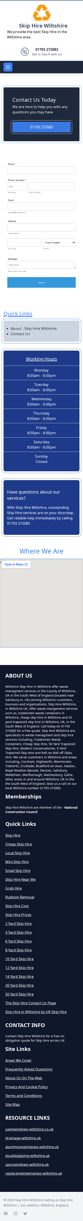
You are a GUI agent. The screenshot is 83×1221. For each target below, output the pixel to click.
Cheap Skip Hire (18, 844)
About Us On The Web (23, 1078)
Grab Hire (13, 888)
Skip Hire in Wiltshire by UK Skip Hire (36, 1011)
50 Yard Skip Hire (19, 994)
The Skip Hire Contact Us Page (30, 1003)
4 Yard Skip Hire (18, 932)
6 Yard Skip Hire (18, 941)
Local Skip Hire (17, 853)
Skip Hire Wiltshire (43, 25)
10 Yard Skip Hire (19, 958)
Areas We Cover (18, 1060)
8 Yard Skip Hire (18, 950)
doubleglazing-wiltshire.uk (27, 1155)
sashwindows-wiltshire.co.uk (29, 1129)
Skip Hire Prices (18, 914)
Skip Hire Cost (17, 906)
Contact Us (20, 333)
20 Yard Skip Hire (19, 985)
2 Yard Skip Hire (18, 923)
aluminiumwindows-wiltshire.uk (32, 1146)
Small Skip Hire (17, 870)
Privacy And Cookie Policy (26, 1086)
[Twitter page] (25, 1213)
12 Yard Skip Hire (19, 967)
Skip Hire (12, 835)
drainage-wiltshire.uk (23, 1138)
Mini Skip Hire (17, 861)
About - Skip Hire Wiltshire (34, 328)
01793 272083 (41, 127)
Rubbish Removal (19, 897)
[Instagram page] (15, 1213)
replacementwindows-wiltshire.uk (33, 1173)
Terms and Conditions (23, 1095)
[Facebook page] (6, 1213)
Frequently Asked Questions (28, 1069)
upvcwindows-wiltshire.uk (27, 1164)
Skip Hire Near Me (20, 879)
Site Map (12, 1104)
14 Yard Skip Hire (19, 976)
